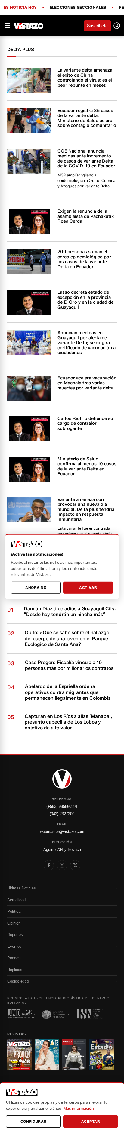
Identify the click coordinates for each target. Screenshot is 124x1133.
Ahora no (35, 587)
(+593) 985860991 (62, 806)
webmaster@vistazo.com (62, 831)
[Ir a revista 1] (19, 1054)
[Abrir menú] (7, 25)
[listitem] (49, 865)
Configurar (33, 1121)
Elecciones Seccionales (78, 7)
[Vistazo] (28, 25)
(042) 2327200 (62, 814)
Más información (79, 1108)
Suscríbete (97, 25)
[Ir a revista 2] (47, 1054)
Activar (88, 587)
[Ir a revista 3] (74, 1054)
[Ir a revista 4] (101, 1054)
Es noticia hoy (20, 7)
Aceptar (90, 1121)
